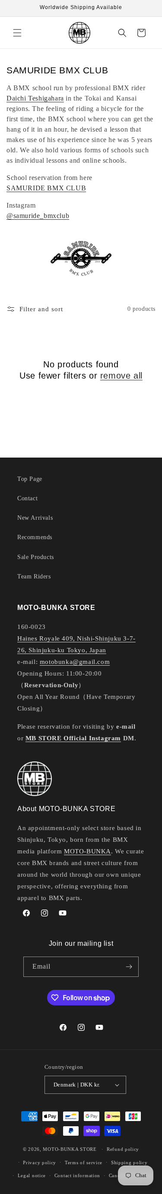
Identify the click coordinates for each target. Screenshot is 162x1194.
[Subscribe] (128, 967)
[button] (17, 32)
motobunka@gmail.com (75, 661)
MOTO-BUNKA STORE (69, 1149)
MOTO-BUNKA (87, 851)
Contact (27, 498)
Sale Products (35, 557)
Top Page (29, 479)
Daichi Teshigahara (35, 98)
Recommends (34, 537)
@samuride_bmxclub (37, 215)
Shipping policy (129, 1162)
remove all (121, 375)
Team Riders (34, 576)
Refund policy (123, 1149)
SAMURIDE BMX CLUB (46, 188)
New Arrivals (35, 518)
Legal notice (32, 1175)
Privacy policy (39, 1162)
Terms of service (83, 1162)
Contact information (77, 1175)
